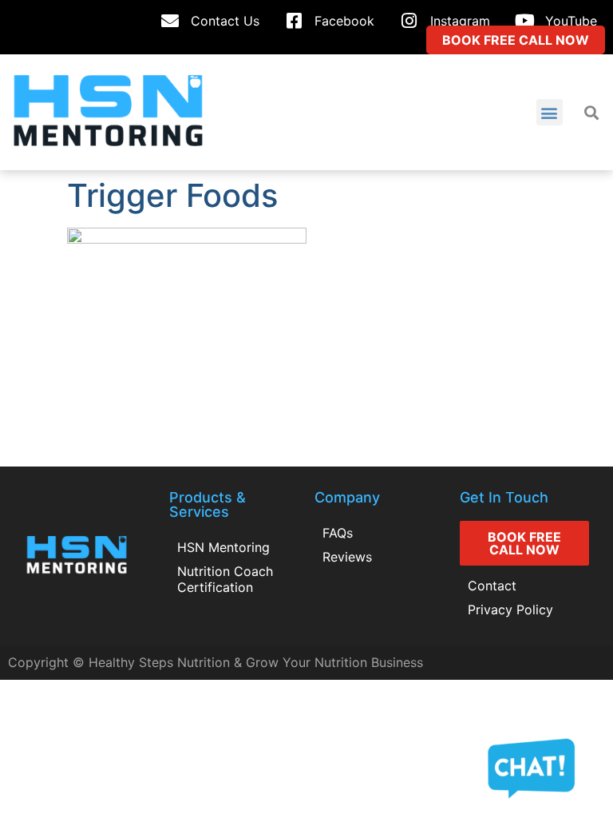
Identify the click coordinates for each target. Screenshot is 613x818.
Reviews (347, 557)
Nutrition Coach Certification (225, 579)
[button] (549, 112)
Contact (492, 586)
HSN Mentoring (223, 547)
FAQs (337, 533)
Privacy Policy (510, 609)
